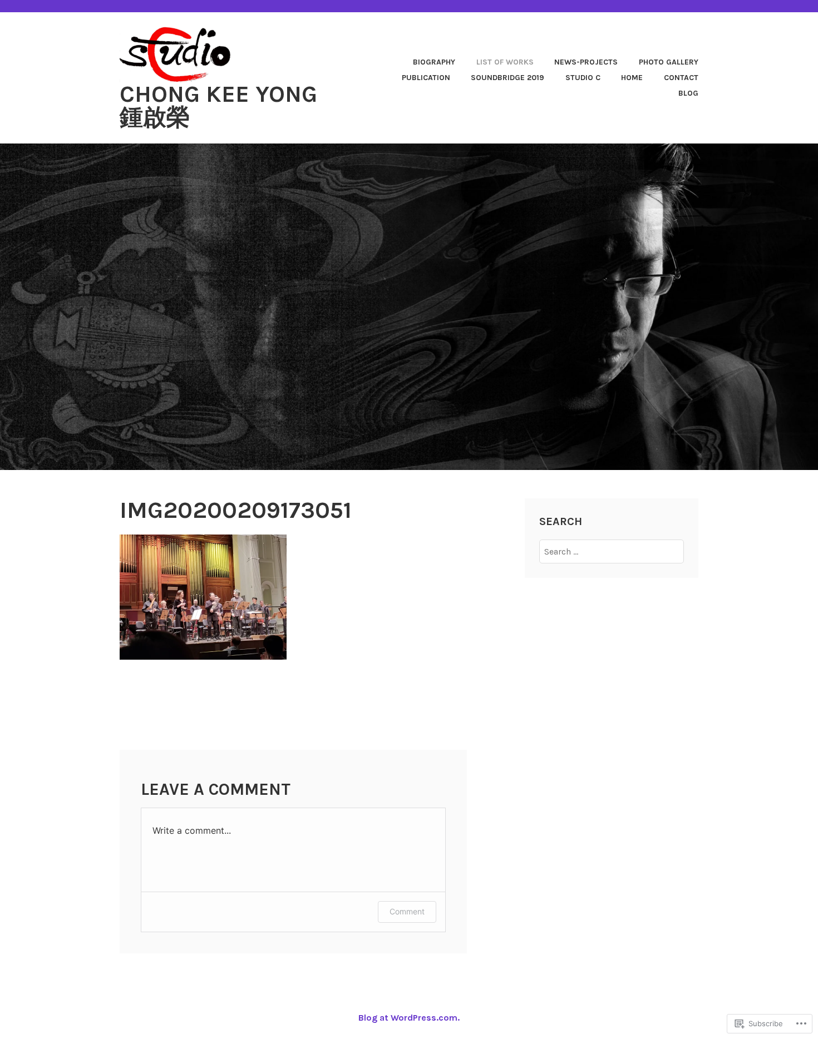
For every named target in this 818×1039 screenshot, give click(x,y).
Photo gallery (668, 62)
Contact (681, 77)
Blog (688, 93)
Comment (407, 911)
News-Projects (586, 62)
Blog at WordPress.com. (409, 1017)
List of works (505, 62)
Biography (434, 62)
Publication (426, 77)
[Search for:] (611, 551)
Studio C (582, 77)
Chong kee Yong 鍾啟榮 (218, 105)
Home (632, 77)
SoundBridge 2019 (507, 77)
